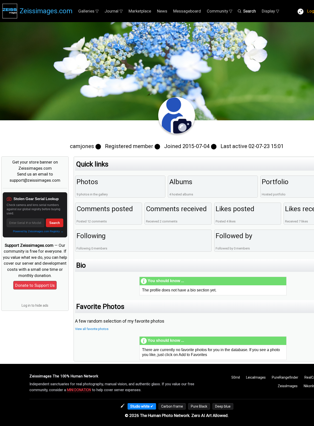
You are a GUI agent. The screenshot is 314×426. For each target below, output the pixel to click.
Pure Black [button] (199, 406)
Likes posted (235, 209)
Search (54, 223)
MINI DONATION (79, 390)
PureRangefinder (285, 377)
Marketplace (140, 11)
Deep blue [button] (223, 406)
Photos (87, 182)
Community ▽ (219, 11)
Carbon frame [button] (172, 406)
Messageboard (187, 11)
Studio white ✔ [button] (141, 406)
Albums (180, 182)
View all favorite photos (91, 329)
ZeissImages (288, 386)
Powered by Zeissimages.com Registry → (38, 231)
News (162, 11)
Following (91, 236)
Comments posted (105, 209)
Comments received (176, 209)
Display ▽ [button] (270, 11)
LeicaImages (256, 377)
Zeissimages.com (46, 11)
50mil (235, 377)
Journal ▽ (114, 11)
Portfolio (275, 182)
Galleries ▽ (88, 11)
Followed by (234, 236)
